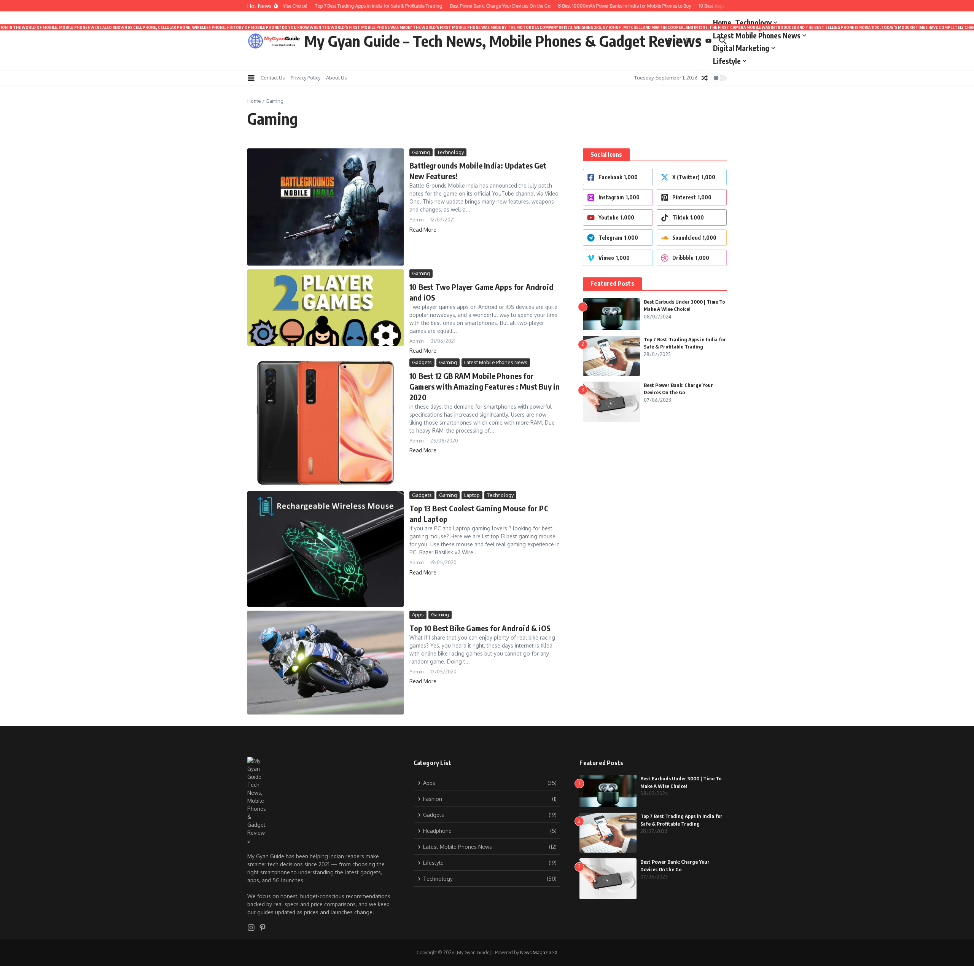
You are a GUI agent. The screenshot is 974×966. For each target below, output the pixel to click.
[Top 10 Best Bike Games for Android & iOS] (325, 663)
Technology (753, 22)
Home (722, 22)
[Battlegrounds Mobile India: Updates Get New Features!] (325, 207)
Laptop (472, 495)
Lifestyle (727, 60)
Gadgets (422, 362)
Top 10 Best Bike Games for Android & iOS (480, 628)
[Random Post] (705, 78)
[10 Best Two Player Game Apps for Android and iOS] (325, 307)
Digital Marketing (741, 48)
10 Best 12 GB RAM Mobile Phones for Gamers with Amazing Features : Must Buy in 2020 (484, 386)
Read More (422, 229)
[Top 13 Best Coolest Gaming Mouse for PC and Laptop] (325, 549)
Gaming (421, 152)
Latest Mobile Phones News (759, 34)
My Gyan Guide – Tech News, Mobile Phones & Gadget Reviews (503, 40)
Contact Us (273, 78)
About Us (336, 78)
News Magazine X (538, 952)
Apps (418, 614)
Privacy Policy (305, 78)
